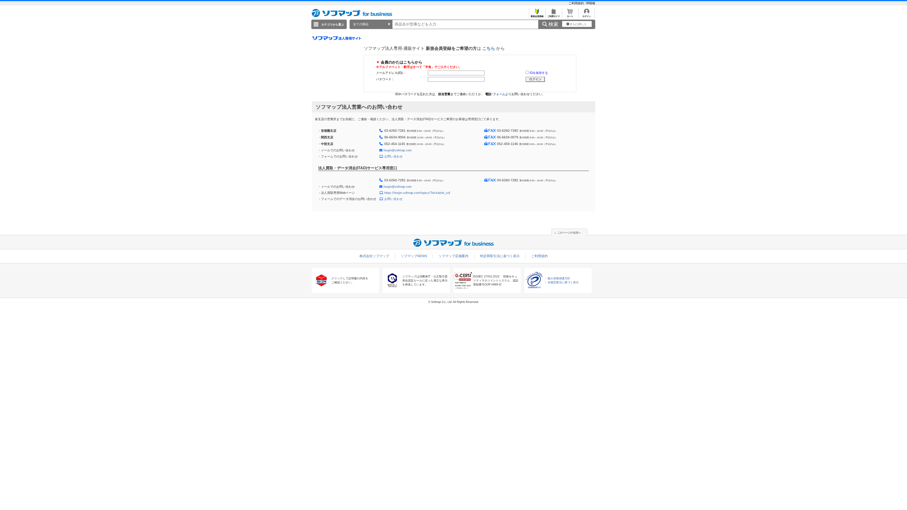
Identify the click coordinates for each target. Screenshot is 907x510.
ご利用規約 (577, 3)
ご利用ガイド (553, 16)
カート (570, 16)
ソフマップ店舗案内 (453, 256)
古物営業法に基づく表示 (563, 282)
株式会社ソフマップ (374, 256)
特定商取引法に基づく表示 (500, 256)
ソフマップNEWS (414, 256)
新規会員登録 (537, 16)
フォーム (499, 94)
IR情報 (590, 3)
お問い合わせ (393, 156)
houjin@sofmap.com (398, 150)
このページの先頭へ (569, 232)
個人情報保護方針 (559, 278)
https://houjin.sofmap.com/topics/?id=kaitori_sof (417, 193)
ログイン (586, 16)
